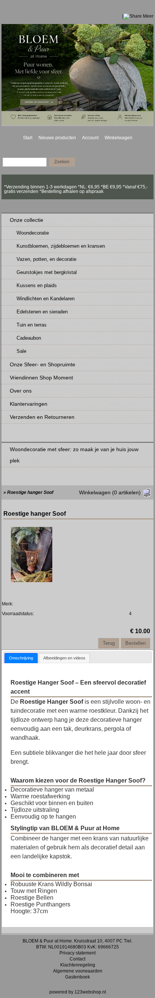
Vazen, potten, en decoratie (46, 259)
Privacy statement (77, 953)
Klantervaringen (28, 404)
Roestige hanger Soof (30, 492)
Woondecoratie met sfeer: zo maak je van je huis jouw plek (74, 455)
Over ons (21, 391)
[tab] (21, 658)
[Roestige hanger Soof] (31, 580)
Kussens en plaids (37, 285)
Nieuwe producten (57, 137)
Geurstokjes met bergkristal (47, 272)
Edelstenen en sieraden (42, 312)
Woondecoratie (33, 233)
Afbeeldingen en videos (64, 658)
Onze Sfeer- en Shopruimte (42, 364)
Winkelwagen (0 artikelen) (110, 492)
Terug (109, 643)
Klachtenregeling (77, 965)
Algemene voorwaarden (77, 971)
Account (90, 137)
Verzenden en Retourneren (42, 417)
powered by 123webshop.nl (77, 992)
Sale (21, 351)
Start (27, 137)
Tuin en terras (32, 325)
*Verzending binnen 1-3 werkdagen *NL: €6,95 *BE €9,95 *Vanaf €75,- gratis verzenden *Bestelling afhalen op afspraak (76, 187)
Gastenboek (77, 977)
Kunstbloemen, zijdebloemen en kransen (61, 246)
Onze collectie (26, 220)
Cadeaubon (29, 338)
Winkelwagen (118, 137)
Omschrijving (21, 658)
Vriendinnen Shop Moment (41, 378)
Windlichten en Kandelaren (45, 298)
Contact (77, 959)
